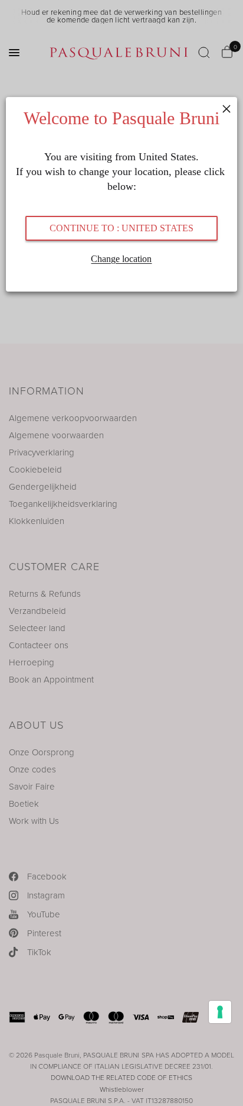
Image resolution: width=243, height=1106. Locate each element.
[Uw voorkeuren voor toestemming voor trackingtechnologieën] (220, 1012)
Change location (121, 259)
